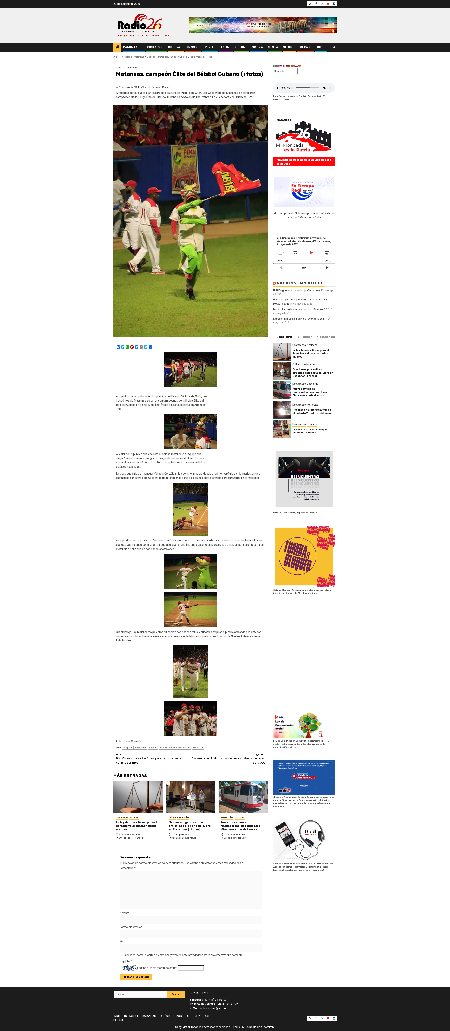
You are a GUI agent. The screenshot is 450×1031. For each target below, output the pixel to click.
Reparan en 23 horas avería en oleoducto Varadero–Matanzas (312, 411)
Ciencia (224, 47)
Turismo (191, 47)
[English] (281, 66)
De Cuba (239, 47)
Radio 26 (238, 1027)
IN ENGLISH (131, 1016)
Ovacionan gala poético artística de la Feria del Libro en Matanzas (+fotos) (190, 825)
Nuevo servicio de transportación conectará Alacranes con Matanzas (240, 825)
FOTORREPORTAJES (198, 1016)
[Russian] (296, 66)
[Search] (334, 47)
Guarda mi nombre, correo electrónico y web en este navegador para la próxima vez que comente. (183, 955)
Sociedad (303, 47)
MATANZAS (149, 1016)
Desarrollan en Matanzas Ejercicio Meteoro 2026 (301, 309)
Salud (287, 47)
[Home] (117, 47)
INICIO (117, 1016)
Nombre (124, 913)
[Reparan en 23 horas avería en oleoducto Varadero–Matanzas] (282, 409)
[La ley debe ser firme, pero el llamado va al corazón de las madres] (138, 797)
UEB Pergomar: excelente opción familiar (296, 290)
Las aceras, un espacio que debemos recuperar (309, 431)
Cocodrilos (140, 747)
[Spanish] (300, 66)
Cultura (174, 47)
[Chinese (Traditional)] (277, 66)
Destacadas (131, 67)
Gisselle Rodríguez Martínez (157, 87)
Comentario (128, 868)
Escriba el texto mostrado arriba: (157, 968)
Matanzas (130, 47)
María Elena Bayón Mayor (183, 838)
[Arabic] (274, 66)
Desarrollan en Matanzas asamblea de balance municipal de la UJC (228, 758)
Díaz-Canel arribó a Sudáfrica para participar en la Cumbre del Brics (148, 758)
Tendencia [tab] (327, 336)
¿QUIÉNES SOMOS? (170, 1016)
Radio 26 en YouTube (300, 283)
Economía (256, 47)
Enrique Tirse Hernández (131, 838)
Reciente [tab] (285, 336)
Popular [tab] (306, 336)
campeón (128, 747)
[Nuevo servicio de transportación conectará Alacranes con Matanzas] (243, 797)
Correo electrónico (131, 927)
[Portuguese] (293, 66)
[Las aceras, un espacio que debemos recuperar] (282, 429)
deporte (153, 747)
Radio (318, 47)
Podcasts (153, 47)
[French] (284, 66)
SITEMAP (119, 1020)
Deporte (208, 47)
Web (122, 941)
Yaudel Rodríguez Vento (236, 838)
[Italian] (290, 66)
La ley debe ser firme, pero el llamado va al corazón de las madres (136, 825)
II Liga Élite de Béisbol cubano (175, 747)
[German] (287, 66)
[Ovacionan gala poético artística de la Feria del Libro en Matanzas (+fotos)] (190, 797)
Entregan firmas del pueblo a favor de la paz (298, 318)
